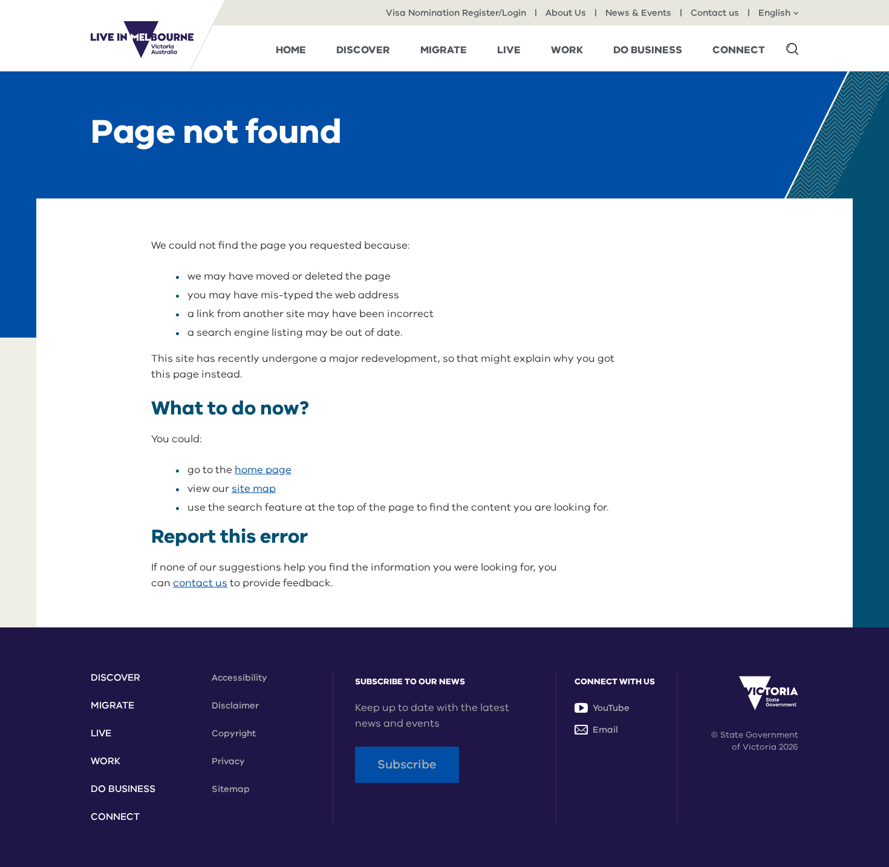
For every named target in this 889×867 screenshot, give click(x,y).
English (774, 13)
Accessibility (239, 678)
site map (254, 489)
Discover (115, 677)
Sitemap (231, 789)
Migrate (112, 705)
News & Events (638, 13)
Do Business (123, 789)
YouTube (611, 708)
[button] (792, 48)
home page (263, 470)
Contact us (715, 13)
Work (105, 761)
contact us (200, 583)
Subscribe (407, 764)
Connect (115, 816)
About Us (565, 13)
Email (605, 730)
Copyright (234, 733)
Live (101, 733)
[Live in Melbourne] (142, 39)
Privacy (228, 761)
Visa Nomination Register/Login (456, 13)
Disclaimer (235, 705)
